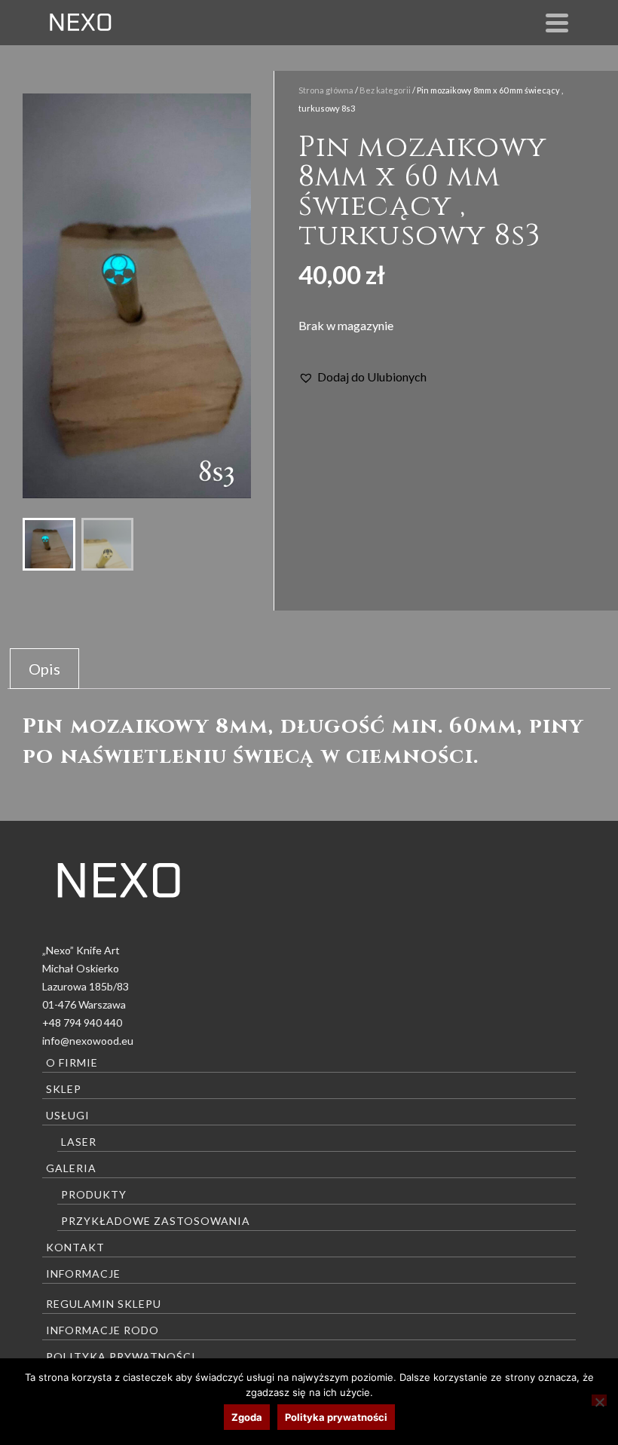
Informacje (83, 1273)
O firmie (72, 1062)
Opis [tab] (44, 669)
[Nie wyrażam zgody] (599, 1400)
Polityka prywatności (121, 1356)
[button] (362, 377)
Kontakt (75, 1247)
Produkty (94, 1194)
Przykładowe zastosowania (155, 1220)
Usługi (68, 1115)
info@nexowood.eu (87, 1040)
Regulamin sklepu (103, 1303)
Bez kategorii (385, 90)
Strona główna (325, 90)
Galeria (71, 1168)
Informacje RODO (102, 1330)
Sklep (63, 1088)
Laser (78, 1141)
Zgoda (246, 1417)
